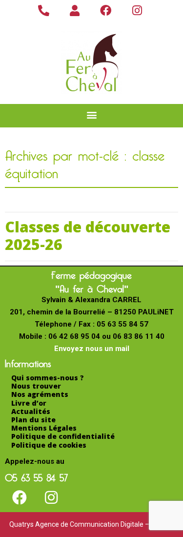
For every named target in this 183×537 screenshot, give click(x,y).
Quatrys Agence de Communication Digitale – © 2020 (91, 524)
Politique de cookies (48, 445)
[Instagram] (51, 497)
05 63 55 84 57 (36, 476)
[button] (91, 114)
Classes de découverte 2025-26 (87, 235)
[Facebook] (19, 497)
